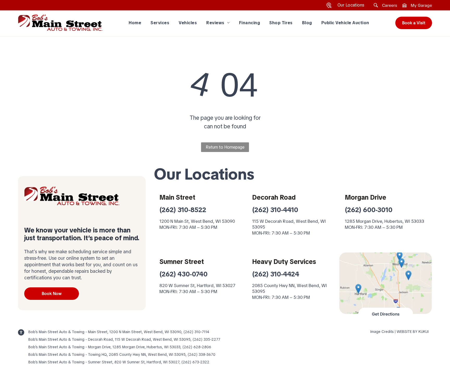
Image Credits (382, 331)
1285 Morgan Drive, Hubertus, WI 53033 (384, 221)
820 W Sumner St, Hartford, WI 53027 (197, 285)
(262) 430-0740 (183, 274)
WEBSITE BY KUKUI (413, 331)
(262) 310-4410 (275, 210)
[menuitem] (135, 22)
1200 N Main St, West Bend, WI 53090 (197, 221)
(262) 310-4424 (275, 274)
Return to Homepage (225, 147)
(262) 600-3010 (368, 210)
